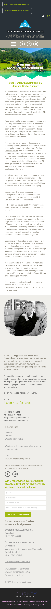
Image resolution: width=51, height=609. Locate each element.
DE (48, 16)
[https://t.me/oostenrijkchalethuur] (35, 43)
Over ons (9, 432)
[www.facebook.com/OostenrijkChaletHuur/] (22, 43)
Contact (8, 435)
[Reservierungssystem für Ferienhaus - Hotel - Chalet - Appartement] (25, 595)
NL (43, 16)
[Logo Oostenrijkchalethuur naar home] (24, 24)
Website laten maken (14, 439)
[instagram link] (15, 474)
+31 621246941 (14, 536)
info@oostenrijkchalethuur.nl (16, 417)
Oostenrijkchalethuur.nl (25, 31)
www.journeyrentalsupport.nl (17, 458)
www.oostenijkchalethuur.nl (16, 420)
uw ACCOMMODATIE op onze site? (17, 11)
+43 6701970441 (14, 555)
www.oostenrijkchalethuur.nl (17, 568)
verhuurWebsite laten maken (16, 4)
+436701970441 (14, 414)
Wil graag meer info (18, 514)
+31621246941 (13, 412)
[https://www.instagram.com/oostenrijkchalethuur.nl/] (29, 43)
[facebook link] (7, 474)
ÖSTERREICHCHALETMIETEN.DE (19, 542)
